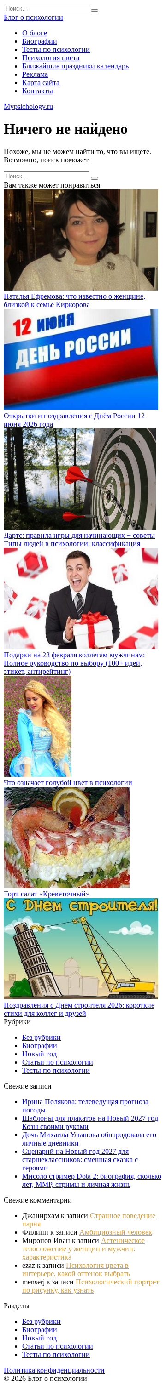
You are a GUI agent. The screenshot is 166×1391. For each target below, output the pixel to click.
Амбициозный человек (115, 1232)
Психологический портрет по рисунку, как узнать (90, 1286)
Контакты (37, 91)
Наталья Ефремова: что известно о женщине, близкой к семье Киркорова (74, 300)
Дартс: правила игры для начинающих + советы (79, 535)
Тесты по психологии (56, 49)
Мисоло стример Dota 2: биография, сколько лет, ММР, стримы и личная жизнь (91, 1180)
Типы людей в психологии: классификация (72, 543)
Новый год (39, 1054)
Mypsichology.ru (28, 106)
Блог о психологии (33, 17)
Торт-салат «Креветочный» (46, 894)
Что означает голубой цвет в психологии (68, 783)
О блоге (34, 33)
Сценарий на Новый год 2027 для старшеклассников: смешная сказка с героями (80, 1159)
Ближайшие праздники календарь (75, 66)
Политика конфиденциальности (54, 1370)
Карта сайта (40, 82)
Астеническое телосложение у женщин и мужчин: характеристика (83, 1249)
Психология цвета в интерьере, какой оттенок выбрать (76, 1269)
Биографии (39, 41)
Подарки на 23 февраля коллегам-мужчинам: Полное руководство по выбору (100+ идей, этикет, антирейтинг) (74, 663)
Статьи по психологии (57, 1062)
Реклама (35, 74)
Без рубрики (41, 1037)
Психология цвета (50, 58)
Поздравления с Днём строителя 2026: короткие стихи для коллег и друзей (79, 1009)
